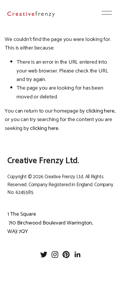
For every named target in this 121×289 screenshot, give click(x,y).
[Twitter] (43, 254)
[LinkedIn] (77, 254)
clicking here (100, 110)
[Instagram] (54, 254)
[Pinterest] (66, 254)
